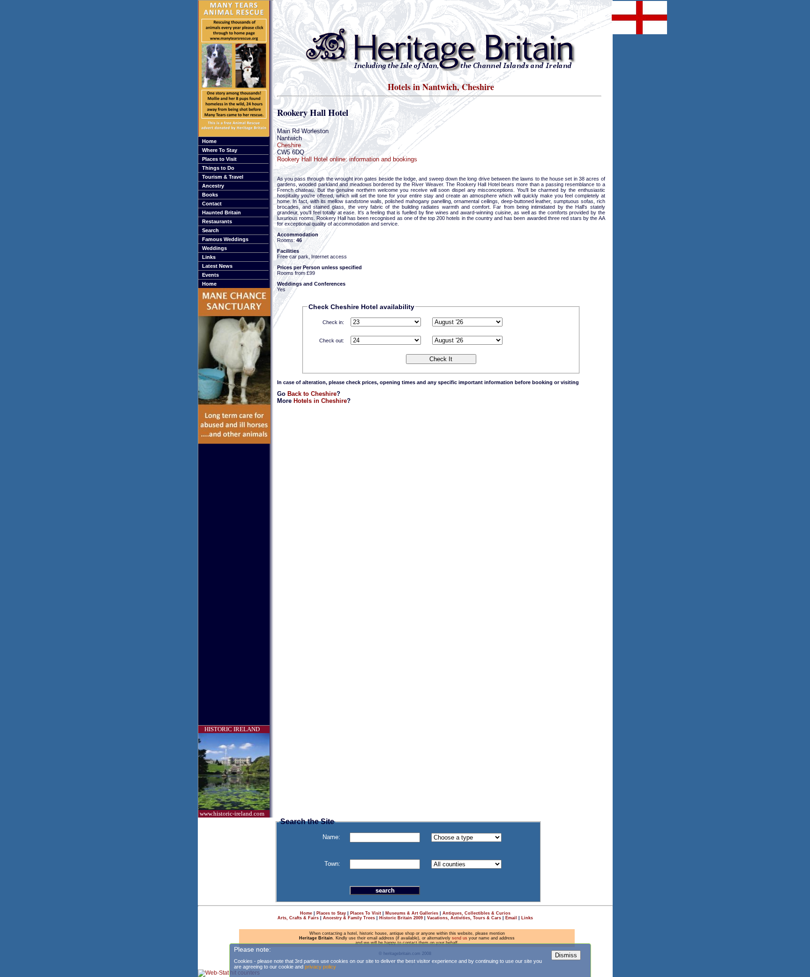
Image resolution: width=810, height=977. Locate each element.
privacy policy (320, 966)
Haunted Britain (221, 212)
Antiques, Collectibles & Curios (476, 913)
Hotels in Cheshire (320, 400)
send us (459, 938)
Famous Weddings (225, 239)
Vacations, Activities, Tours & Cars (464, 918)
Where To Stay (219, 150)
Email (511, 918)
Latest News (217, 266)
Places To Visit (365, 913)
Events (210, 275)
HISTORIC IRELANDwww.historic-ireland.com (232, 771)
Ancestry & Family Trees (349, 918)
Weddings (214, 248)
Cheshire (289, 145)
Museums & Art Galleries (411, 913)
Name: (331, 837)
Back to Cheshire (312, 393)
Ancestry (213, 186)
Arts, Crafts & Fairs (298, 918)
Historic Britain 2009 (401, 918)
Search (210, 230)
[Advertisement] (236, 584)
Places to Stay (331, 913)
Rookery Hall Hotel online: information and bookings (347, 159)
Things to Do (218, 168)
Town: (332, 863)
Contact (212, 203)
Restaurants (217, 221)
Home (209, 141)
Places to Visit (219, 159)
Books (210, 194)
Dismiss (566, 955)
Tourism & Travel (222, 177)
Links (209, 257)
